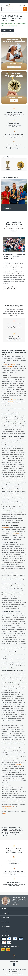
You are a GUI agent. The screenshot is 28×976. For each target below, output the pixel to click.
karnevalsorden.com (6, 808)
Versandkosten (15, 971)
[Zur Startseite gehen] (9, 5)
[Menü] (2, 5)
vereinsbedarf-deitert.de (8, 806)
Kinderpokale (19, 764)
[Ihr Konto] (20, 5)
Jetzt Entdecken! (8, 30)
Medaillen (20, 169)
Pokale (8, 169)
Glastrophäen (5, 527)
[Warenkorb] (25, 5)
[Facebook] (14, 964)
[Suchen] (25, 9)
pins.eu (5, 813)
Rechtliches (4, 922)
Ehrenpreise (14, 399)
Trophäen (9, 366)
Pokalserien (7, 207)
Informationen (5, 917)
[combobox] (12, 9)
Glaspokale (16, 533)
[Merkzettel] (22, 5)
